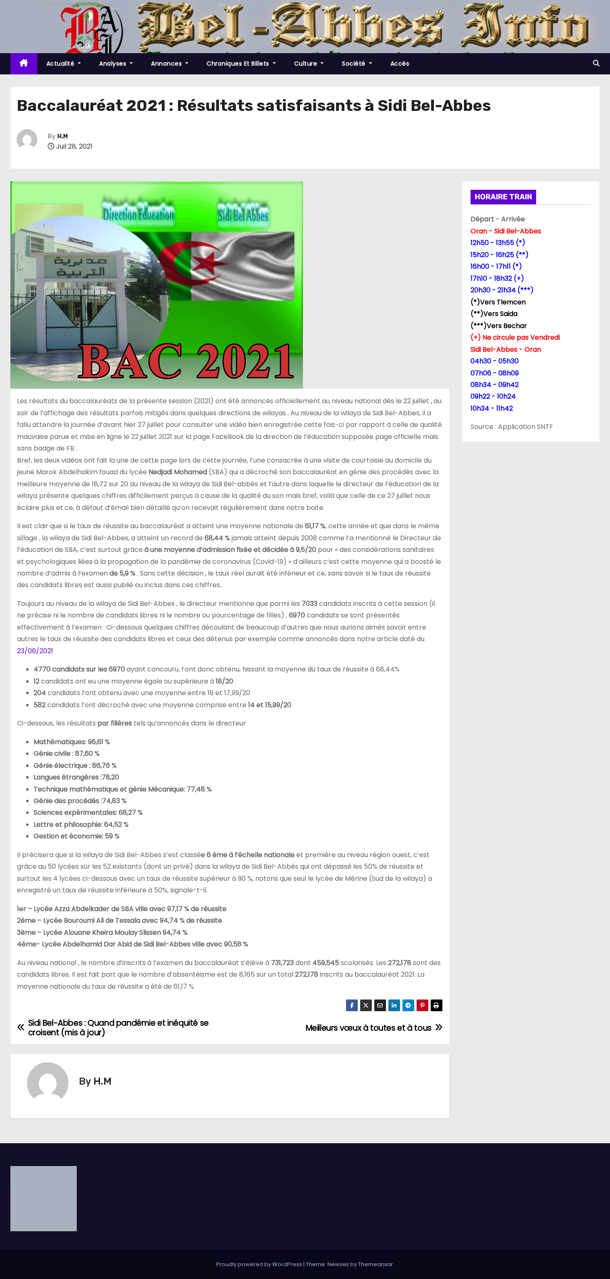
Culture (306, 63)
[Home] (23, 63)
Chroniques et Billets (239, 63)
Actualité (61, 63)
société (354, 63)
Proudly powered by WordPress (259, 1264)
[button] (596, 63)
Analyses (113, 63)
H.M (62, 136)
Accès (400, 63)
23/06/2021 (35, 651)
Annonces (167, 63)
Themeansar (375, 1264)
